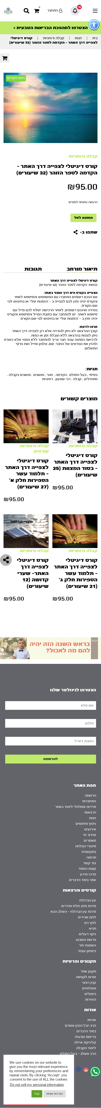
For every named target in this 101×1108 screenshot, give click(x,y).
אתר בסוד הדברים (82, 880)
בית (94, 38)
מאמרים (90, 841)
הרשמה (90, 796)
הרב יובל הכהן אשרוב (80, 1026)
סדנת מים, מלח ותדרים (78, 906)
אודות (91, 1020)
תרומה (91, 857)
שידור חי (89, 835)
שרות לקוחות (86, 977)
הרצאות (90, 812)
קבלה (77, 379)
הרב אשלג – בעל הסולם (78, 1054)
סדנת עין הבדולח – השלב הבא (73, 912)
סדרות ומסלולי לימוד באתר (75, 807)
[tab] (81, 269)
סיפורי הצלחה (85, 846)
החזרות (90, 1000)
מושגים (38, 375)
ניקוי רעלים (87, 934)
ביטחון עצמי (87, 951)
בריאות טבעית (85, 1037)
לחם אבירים (87, 917)
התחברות (89, 801)
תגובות (33, 269)
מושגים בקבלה (20, 375)
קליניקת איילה (85, 1042)
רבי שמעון (62, 379)
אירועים (90, 829)
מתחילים (90, 379)
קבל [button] (36, 1093)
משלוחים (89, 988)
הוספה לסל (83, 218)
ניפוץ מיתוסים (86, 824)
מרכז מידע (88, 874)
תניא (92, 928)
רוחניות (47, 379)
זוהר (50, 375)
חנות (78, 38)
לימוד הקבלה (86, 1048)
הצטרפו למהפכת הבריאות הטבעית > (50, 27)
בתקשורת (89, 852)
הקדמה (61, 375)
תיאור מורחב (82, 269)
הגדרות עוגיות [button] (54, 1093)
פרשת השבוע (86, 940)
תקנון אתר (88, 971)
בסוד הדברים (86, 1031)
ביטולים (90, 994)
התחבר (52, 10)
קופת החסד (87, 869)
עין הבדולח (87, 900)
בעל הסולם (77, 375)
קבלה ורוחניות (53, 38)
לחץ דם (90, 923)
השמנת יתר (87, 945)
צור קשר (89, 863)
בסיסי (93, 375)
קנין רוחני (89, 983)
